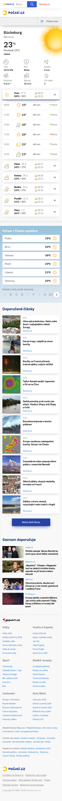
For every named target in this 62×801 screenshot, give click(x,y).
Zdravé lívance (39, 674)
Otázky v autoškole (40, 715)
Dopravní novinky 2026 (42, 708)
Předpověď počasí (33, 728)
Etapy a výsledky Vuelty (42, 637)
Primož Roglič (38, 649)
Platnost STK (38, 719)
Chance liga (7, 666)
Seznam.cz (44, 4)
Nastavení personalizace (32, 785)
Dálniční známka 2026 (42, 704)
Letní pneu (22, 752)
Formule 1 (6, 682)
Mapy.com (21, 728)
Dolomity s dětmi (9, 719)
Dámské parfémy (9, 752)
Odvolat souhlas (10, 785)
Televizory (44, 752)
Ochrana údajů (9, 780)
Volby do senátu (9, 649)
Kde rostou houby (49, 728)
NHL (4, 686)
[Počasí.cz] (13, 12)
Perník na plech (39, 686)
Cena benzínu (8, 731)
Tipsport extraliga (9, 674)
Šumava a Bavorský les (12, 708)
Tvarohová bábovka (41, 678)
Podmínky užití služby (35, 775)
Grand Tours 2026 (40, 653)
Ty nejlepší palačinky (41, 666)
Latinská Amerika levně (12, 715)
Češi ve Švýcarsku (9, 711)
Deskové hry (33, 752)
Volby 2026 (7, 633)
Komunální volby (9, 653)
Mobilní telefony (28, 748)
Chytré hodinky (8, 756)
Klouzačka (6, 742)
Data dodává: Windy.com (30, 780)
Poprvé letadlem (9, 704)
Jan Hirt (36, 641)
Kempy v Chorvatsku (11, 700)
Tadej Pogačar (39, 645)
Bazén (16, 738)
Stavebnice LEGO (43, 748)
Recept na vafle (39, 682)
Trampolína (41, 738)
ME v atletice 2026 (10, 678)
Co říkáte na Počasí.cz (12, 775)
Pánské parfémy (23, 756)
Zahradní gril (38, 742)
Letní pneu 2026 (39, 700)
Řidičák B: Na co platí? (42, 711)
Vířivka (47, 742)
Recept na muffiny (40, 670)
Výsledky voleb (8, 641)
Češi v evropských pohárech (26, 731)
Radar (47, 780)
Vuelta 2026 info (39, 633)
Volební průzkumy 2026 (12, 637)
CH (51, 294)
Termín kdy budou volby (12, 645)
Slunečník (51, 738)
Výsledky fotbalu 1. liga (12, 670)
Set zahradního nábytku (22, 742)
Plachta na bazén (28, 738)
